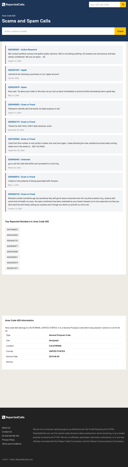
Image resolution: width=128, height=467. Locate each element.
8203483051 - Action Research (22, 49)
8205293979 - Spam (17, 87)
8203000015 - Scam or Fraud (21, 176)
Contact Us (7, 431)
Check (120, 31)
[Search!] (123, 4)
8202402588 (12, 251)
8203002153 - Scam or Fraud (21, 194)
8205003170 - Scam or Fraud (21, 121)
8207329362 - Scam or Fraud (21, 139)
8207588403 (12, 229)
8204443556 (12, 235)
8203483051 (12, 257)
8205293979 (12, 262)
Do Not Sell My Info (10, 435)
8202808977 (12, 246)
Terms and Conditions (11, 443)
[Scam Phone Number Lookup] (13, 5)
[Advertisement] (64, 295)
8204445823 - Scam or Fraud (21, 104)
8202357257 (12, 268)
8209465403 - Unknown (19, 159)
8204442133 (12, 240)
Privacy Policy (8, 439)
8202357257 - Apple (17, 70)
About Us (6, 427)
